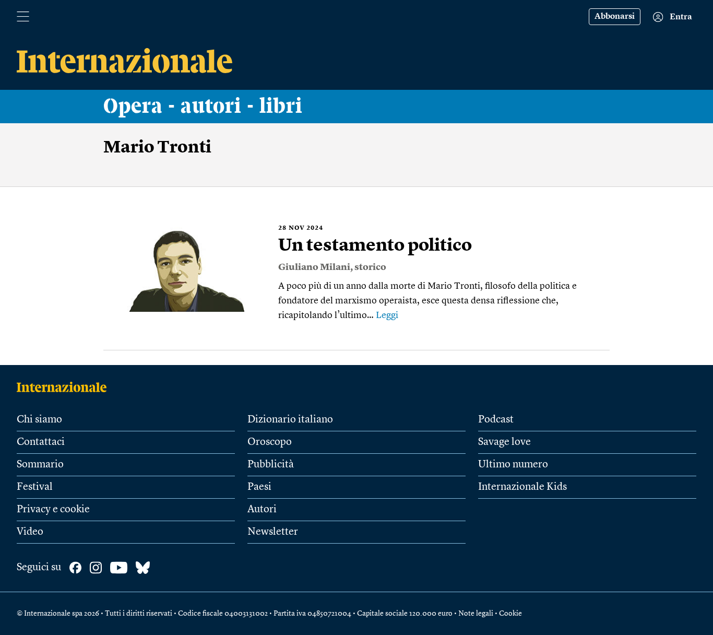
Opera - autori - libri (203, 106)
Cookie (510, 613)
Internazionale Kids (522, 487)
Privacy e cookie (53, 509)
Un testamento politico (375, 246)
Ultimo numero (513, 465)
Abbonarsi (615, 17)
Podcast (496, 420)
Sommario (40, 465)
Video (30, 532)
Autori (262, 509)
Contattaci (41, 442)
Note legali (475, 613)
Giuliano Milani (314, 267)
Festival (35, 487)
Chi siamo (39, 420)
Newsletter (272, 532)
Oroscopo (269, 442)
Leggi (387, 315)
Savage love (504, 442)
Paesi (259, 487)
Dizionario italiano (290, 420)
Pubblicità (270, 465)
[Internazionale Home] (65, 387)
